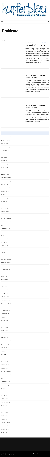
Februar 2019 (4, 171)
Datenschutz (28, 444)
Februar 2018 (4, 211)
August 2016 (4, 273)
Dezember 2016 (5, 259)
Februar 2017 (4, 252)
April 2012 (3, 412)
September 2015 (5, 310)
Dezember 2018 (5, 177)
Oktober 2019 (4, 143)
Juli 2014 (3, 351)
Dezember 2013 (5, 371)
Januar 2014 (4, 368)
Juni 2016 (3, 279)
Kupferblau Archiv (13, 453)
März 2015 (3, 330)
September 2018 (5, 187)
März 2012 (3, 415)
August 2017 (4, 232)
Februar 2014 (4, 364)
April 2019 (3, 164)
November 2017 (5, 222)
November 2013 (5, 375)
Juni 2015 (3, 320)
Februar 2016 (4, 293)
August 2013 (4, 385)
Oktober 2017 (4, 225)
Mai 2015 (3, 324)
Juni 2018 (3, 198)
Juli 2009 (3, 432)
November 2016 (5, 262)
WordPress (13, 454)
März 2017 (3, 249)
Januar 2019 (4, 174)
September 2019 (5, 147)
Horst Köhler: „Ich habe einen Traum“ (35, 76)
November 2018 (5, 181)
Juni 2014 (3, 354)
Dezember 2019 (5, 136)
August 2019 (4, 150)
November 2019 (5, 140)
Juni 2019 (3, 157)
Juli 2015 (3, 317)
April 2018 (3, 205)
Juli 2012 (3, 405)
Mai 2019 (3, 160)
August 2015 (4, 313)
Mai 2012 (3, 409)
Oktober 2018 (4, 184)
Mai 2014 (3, 358)
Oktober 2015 (4, 307)
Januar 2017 (4, 256)
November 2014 (5, 344)
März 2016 (3, 289)
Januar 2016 (4, 296)
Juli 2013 (3, 388)
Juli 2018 (3, 194)
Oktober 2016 (4, 266)
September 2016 (5, 269)
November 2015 (5, 303)
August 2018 (4, 191)
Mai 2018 (3, 201)
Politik (38, 42)
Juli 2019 (3, 154)
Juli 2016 (3, 276)
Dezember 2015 (5, 300)
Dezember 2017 (5, 218)
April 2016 (3, 286)
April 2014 (3, 361)
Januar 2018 (4, 215)
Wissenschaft (33, 103)
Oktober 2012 (4, 402)
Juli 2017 (3, 235)
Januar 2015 (4, 337)
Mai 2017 (3, 242)
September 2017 (5, 228)
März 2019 (3, 167)
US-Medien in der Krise (35, 45)
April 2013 (3, 398)
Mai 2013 (3, 395)
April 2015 (3, 327)
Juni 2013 (3, 392)
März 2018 (3, 208)
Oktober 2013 (4, 378)
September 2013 (5, 381)
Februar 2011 (4, 422)
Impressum (4, 444)
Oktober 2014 (4, 347)
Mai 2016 (3, 283)
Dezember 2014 (5, 341)
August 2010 (4, 429)
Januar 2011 (4, 426)
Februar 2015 (4, 334)
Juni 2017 (3, 238)
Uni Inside (44, 42)
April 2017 (3, 245)
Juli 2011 (3, 419)
